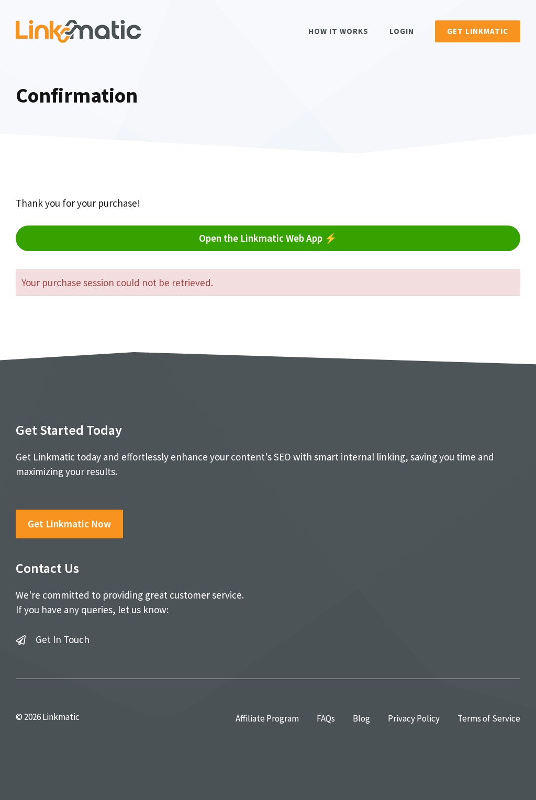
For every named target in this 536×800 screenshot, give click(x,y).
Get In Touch (63, 639)
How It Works (338, 31)
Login (401, 31)
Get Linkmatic (477, 31)
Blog (361, 718)
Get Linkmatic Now (69, 523)
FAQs (326, 718)
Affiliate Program (267, 718)
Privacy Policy (414, 718)
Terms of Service (488, 718)
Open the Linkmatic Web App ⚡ (268, 238)
